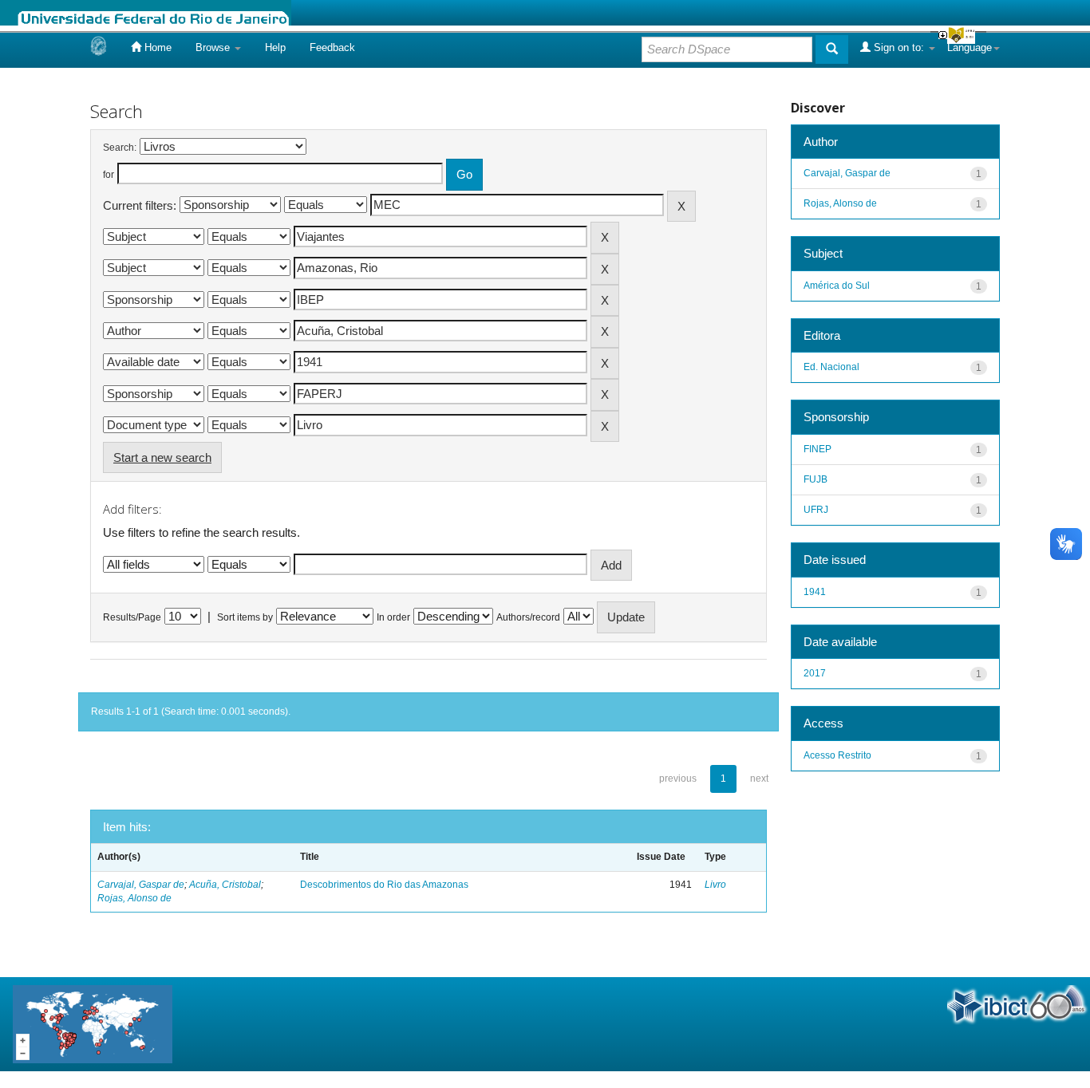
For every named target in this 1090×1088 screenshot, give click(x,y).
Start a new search (162, 457)
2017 (815, 673)
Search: (119, 147)
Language (969, 47)
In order (393, 617)
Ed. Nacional (831, 367)
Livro (715, 884)
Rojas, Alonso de (134, 898)
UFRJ (816, 509)
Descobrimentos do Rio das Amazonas (384, 884)
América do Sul (837, 285)
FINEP (817, 449)
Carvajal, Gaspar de (140, 884)
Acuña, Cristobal (225, 884)
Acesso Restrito (837, 755)
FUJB (815, 479)
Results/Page (132, 617)
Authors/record (528, 617)
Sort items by (245, 617)
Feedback (332, 47)
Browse (214, 47)
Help (275, 47)
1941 (815, 591)
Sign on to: (899, 47)
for (108, 174)
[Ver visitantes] (92, 1023)
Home (156, 47)
